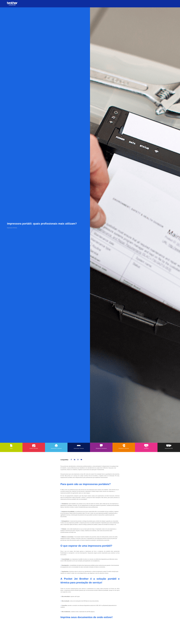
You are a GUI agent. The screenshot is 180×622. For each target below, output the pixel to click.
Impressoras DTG (169, 448)
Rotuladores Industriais (124, 448)
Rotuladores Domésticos (101, 448)
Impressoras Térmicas (79, 448)
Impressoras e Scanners (56, 448)
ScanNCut (146, 448)
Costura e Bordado (34, 448)
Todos (11, 448)
